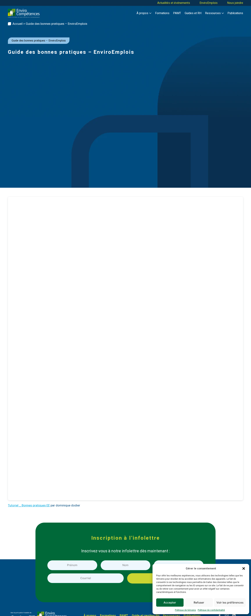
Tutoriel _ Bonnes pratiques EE (29, 505)
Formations (162, 13)
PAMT (177, 13)
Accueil (17, 23)
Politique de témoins (185, 610)
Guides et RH (193, 13)
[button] (243, 568)
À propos (142, 13)
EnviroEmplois (209, 3)
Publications (235, 13)
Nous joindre (235, 3)
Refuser (199, 602)
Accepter (170, 602)
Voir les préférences (229, 602)
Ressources (213, 13)
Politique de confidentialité (211, 610)
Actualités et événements (173, 3)
